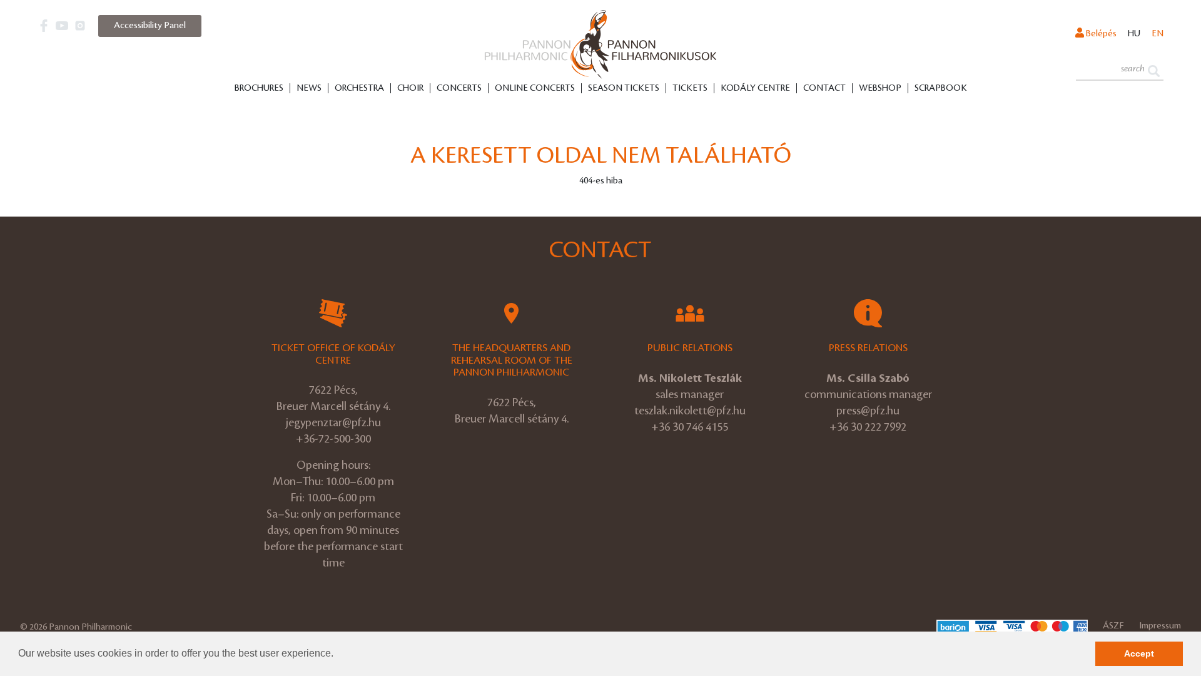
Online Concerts (535, 88)
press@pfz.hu (867, 410)
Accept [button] (1139, 653)
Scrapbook (941, 88)
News (309, 88)
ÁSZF (1113, 626)
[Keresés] (1153, 70)
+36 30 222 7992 (867, 427)
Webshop (880, 88)
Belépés (1100, 34)
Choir (410, 88)
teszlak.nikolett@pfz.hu (690, 410)
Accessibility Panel (150, 26)
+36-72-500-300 (333, 439)
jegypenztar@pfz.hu (333, 422)
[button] (338, 655)
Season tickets (623, 88)
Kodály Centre (755, 88)
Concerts (459, 88)
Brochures (259, 88)
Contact (824, 88)
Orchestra (359, 88)
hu (1134, 34)
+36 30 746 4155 (689, 427)
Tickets (689, 88)
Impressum (1160, 626)
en (1157, 34)
